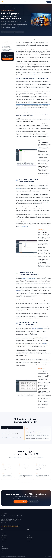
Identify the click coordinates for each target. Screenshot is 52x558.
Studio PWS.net (3, 539)
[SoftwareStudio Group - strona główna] (4, 2)
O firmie (2, 546)
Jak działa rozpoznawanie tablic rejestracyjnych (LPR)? (9, 427)
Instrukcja (28, 541)
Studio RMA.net (3, 535)
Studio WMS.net (4, 533)
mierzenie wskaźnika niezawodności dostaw (35, 195)
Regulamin (3, 550)
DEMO (48, 1)
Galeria (25, 1)
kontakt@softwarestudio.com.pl (13, 526)
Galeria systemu (29, 533)
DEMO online (3, 541)
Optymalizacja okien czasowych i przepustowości (6, 47)
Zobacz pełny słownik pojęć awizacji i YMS (26, 481)
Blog (45, 556)
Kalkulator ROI (29, 539)
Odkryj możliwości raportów (37, 328)
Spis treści (49, 556)
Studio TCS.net (3, 537)
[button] (26, 157)
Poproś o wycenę (33, 501)
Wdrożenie (36, 1)
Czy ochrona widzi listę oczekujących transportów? (10, 434)
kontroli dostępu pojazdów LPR (33, 74)
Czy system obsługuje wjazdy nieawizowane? (11, 437)
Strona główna (3, 6)
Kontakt (43, 1)
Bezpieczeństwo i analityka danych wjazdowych (7, 50)
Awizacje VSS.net (9, 6)
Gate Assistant (25, 226)
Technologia (30, 1)
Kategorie (28, 535)
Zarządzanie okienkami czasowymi (28, 278)
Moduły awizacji (20, 1)
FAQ (40, 1)
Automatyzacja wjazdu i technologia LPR (6, 41)
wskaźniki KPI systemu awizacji (41, 202)
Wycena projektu (30, 537)
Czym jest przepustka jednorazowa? (10, 430)
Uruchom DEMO (8, 58)
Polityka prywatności (4, 548)
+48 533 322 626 (4, 526)
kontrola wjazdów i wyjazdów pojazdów (28, 101)
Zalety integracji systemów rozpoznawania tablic (7, 44)
